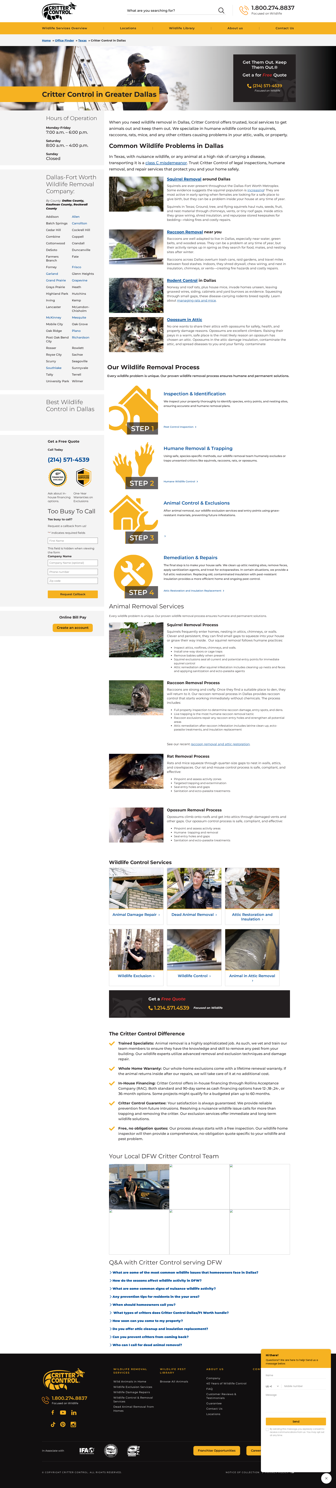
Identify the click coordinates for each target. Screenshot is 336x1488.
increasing (255, 190)
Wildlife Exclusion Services (132, 1387)
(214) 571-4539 (68, 459)
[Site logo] (59, 11)
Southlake (53, 368)
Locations (128, 28)
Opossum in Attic (184, 319)
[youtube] (63, 1413)
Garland (52, 273)
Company (213, 1378)
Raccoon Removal (185, 232)
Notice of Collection (243, 1472)
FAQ (209, 1389)
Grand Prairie (56, 280)
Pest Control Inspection (179, 426)
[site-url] (64, 1379)
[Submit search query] (221, 10)
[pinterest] (62, 1425)
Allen (76, 216)
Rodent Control (182, 280)
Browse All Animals (174, 1381)
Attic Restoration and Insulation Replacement (193, 590)
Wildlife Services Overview (64, 28)
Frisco (76, 267)
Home (46, 40)
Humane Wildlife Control (180, 481)
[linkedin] (74, 1413)
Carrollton (79, 223)
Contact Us (214, 1408)
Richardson (80, 337)
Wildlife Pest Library (173, 1371)
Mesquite (79, 317)
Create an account (73, 628)
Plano (76, 331)
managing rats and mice (196, 300)
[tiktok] (53, 1425)
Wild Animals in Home (129, 1381)
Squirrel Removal (184, 179)
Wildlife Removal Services (130, 1371)
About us (235, 28)
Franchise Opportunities (217, 1450)
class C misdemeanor (166, 162)
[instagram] (73, 1424)
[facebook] (52, 1413)
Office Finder (64, 40)
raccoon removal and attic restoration (220, 744)
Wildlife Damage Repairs (131, 1392)
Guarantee (214, 1403)
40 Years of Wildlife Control (226, 1383)
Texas (82, 40)
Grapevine (79, 280)
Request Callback (72, 594)
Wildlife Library (182, 28)
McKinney (53, 317)
